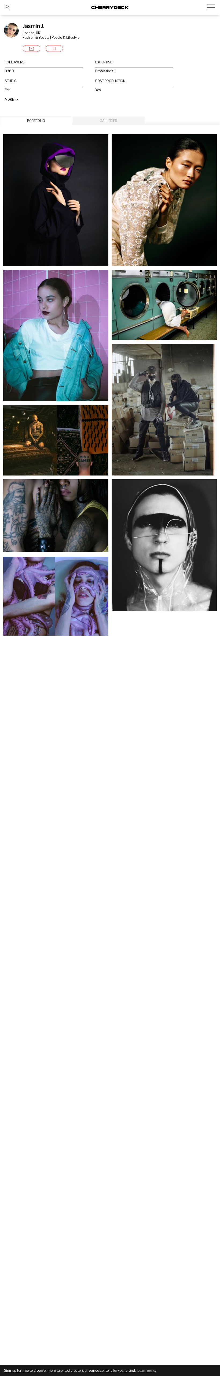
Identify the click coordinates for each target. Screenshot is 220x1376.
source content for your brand (112, 1370)
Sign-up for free (16, 1370)
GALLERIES (108, 121)
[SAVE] (54, 48)
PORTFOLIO (36, 121)
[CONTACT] (31, 48)
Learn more (146, 1370)
